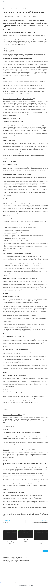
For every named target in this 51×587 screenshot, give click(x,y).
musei (34, 16)
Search (4, 548)
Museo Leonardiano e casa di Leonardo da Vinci (15, 253)
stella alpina (41, 514)
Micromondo (6, 450)
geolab (32, 513)
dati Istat (13, 25)
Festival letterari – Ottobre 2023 (41, 542)
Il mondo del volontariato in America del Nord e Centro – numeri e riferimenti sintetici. (18, 563)
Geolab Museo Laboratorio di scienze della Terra (15, 278)
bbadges (8, 511)
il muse (42, 513)
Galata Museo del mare (9, 201)
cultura (25, 16)
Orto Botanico (6, 140)
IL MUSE (5, 121)
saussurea (37, 514)
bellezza (11, 511)
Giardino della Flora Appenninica (11, 375)
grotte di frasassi (37, 513)
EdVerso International (9, 16)
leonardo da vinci (10, 514)
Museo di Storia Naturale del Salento (12, 415)
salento (30, 514)
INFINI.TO (5, 81)
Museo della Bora (7, 164)
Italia (30, 16)
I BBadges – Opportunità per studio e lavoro (11, 561)
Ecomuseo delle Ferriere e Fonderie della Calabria (16, 432)
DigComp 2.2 (25, 539)
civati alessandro (32, 511)
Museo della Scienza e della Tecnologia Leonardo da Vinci (18, 99)
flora (13, 513)
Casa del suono (7, 218)
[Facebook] (23, 579)
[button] (48, 2)
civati (28, 511)
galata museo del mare (26, 513)
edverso (7, 513)
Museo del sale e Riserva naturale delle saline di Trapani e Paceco (22, 463)
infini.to (45, 513)
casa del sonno (16, 511)
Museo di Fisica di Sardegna (10, 492)
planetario (26, 514)
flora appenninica (17, 513)
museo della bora (20, 514)
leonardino (5, 514)
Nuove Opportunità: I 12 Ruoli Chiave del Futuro (11, 558)
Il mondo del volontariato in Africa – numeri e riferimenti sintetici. (14, 557)
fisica (11, 513)
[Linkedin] (28, 579)
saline (33, 514)
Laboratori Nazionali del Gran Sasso (12, 349)
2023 (5, 511)
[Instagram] (25, 579)
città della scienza (23, 511)
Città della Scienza (8, 392)
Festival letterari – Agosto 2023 (10, 542)
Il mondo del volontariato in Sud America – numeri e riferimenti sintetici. (16, 560)
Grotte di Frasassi (7, 296)
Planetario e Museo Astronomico (11, 336)
